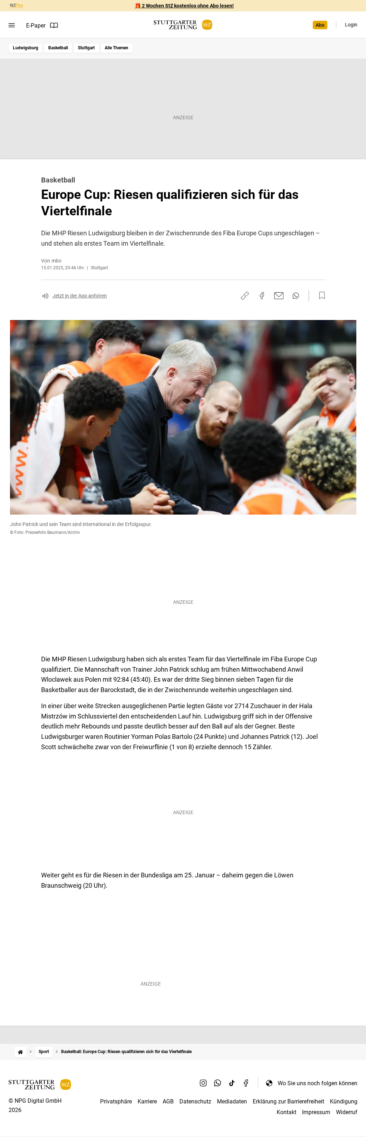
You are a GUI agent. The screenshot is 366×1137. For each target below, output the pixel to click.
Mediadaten (232, 1101)
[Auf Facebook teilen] (262, 296)
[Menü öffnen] (12, 25)
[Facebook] (246, 1083)
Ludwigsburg (25, 47)
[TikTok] (232, 1083)
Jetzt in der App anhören (80, 296)
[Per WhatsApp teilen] (296, 296)
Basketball (58, 47)
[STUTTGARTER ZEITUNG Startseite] (183, 25)
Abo (320, 25)
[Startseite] (20, 1052)
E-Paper (35, 25)
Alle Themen (116, 47)
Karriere (147, 1101)
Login (351, 24)
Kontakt (286, 1112)
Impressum (316, 1112)
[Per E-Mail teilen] (279, 296)
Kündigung (343, 1101)
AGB (168, 1101)
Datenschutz (195, 1101)
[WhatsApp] (217, 1083)
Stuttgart (86, 47)
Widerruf (346, 1112)
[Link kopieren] (245, 296)
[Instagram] (203, 1083)
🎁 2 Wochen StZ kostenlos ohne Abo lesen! (184, 6)
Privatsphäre (116, 1101)
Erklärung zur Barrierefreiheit (288, 1101)
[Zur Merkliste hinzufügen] (320, 296)
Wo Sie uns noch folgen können (317, 1083)
